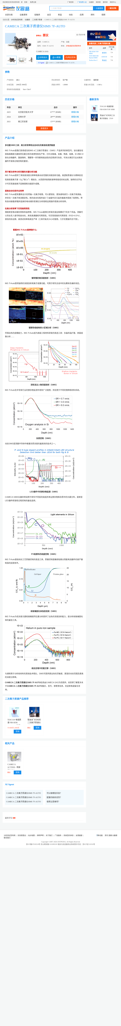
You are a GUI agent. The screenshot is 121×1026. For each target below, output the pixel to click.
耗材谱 (98, 2)
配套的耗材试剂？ (54, 797)
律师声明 (40, 835)
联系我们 (7, 838)
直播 (110, 835)
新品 (60, 15)
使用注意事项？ (53, 802)
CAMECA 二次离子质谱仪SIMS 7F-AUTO (35, 26)
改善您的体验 (68, 835)
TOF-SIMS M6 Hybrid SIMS (94, 57)
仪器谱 (91, 2)
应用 (82, 15)
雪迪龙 (104, 60)
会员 (49, 15)
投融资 (37, 15)
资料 (92, 15)
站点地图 (31, 835)
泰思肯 (104, 53)
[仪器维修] (101, 35)
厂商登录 (70, 2)
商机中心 (113, 2)
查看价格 (75, 112)
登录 (25, 2)
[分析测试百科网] (9, 8)
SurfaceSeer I (93, 60)
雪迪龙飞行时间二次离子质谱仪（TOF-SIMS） (34, 722)
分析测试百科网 (16, 20)
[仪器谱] (22, 8)
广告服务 (58, 835)
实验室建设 (22, 835)
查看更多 (44, 128)
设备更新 (23, 15)
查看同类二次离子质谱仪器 (99, 43)
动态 (71, 15)
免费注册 (33, 2)
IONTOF (104, 57)
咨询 (17, 731)
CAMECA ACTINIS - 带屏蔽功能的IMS (13, 767)
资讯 (106, 835)
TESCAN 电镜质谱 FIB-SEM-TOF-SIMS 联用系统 (107, 109)
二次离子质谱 (37, 20)
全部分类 (9, 15)
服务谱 (105, 2)
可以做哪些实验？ (54, 793)
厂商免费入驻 (82, 2)
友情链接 (79, 835)
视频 (103, 15)
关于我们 (49, 835)
